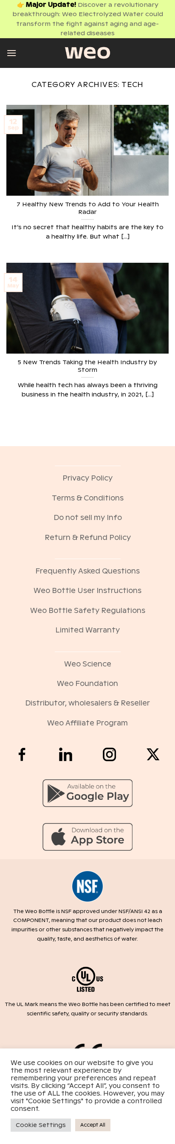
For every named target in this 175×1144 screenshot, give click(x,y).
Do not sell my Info (88, 517)
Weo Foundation (87, 683)
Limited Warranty (87, 630)
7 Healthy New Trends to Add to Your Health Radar (88, 208)
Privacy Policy (87, 478)
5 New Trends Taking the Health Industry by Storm (87, 366)
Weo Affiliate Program (87, 723)
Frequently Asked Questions (87, 571)
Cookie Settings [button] (41, 1125)
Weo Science (87, 664)
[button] (11, 52)
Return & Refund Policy (88, 537)
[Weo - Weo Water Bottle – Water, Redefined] (87, 53)
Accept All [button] (92, 1125)
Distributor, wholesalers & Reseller (87, 703)
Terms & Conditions (88, 498)
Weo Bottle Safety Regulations (87, 610)
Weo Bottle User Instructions (87, 590)
